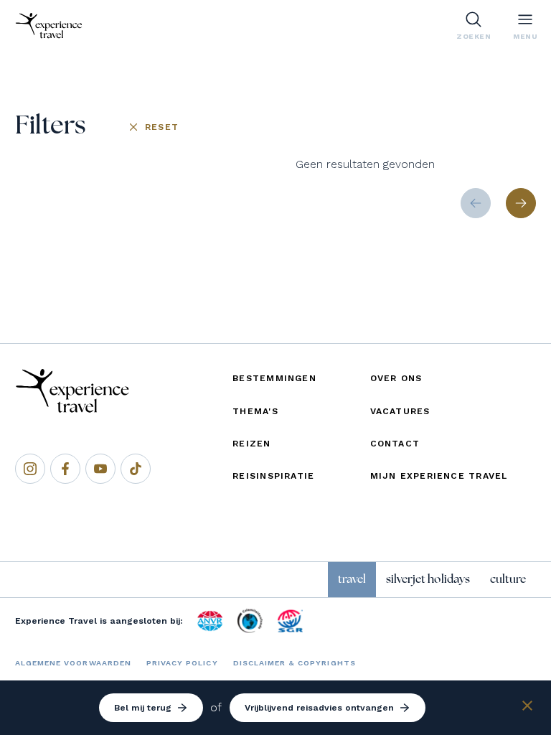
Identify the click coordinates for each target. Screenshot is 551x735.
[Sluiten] (527, 708)
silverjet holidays (428, 579)
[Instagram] (30, 469)
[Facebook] (65, 469)
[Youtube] (100, 469)
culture (508, 579)
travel (352, 579)
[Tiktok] (136, 469)
